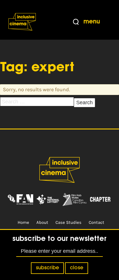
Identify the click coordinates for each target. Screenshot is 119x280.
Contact (96, 222)
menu (91, 22)
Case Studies (68, 222)
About (42, 222)
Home (23, 222)
